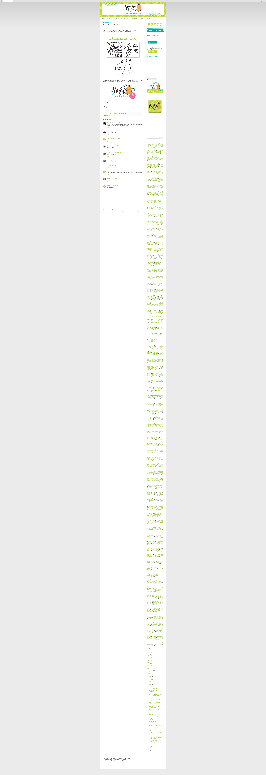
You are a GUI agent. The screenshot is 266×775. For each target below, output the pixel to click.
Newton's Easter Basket (152, 460)
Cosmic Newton (157, 257)
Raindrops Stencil (150, 529)
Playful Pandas (149, 514)
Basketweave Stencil (157, 171)
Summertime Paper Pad (156, 596)
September (151, 674)
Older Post (140, 211)
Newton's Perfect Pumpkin (154, 474)
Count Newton (158, 258)
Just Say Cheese (157, 385)
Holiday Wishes (154, 374)
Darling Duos (160, 269)
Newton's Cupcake (158, 457)
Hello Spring (159, 359)
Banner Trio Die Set (151, 168)
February (151, 744)
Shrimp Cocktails (159, 548)
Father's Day (159, 298)
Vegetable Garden (150, 623)
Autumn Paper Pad (154, 163)
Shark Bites (149, 547)
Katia (108, 185)
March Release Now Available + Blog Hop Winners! (155, 703)
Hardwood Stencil (153, 347)
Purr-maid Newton (156, 527)
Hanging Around (150, 341)
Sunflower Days (160, 597)
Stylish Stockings (154, 594)
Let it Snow (156, 391)
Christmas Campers (154, 230)
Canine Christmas (159, 213)
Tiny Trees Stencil (155, 608)
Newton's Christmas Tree (151, 453)
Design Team (110, 18)
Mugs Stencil (149, 418)
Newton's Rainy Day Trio (157, 479)
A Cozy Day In (150, 145)
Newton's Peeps (160, 473)
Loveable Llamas (150, 403)
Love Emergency (159, 399)
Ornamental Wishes (159, 494)
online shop (118, 100)
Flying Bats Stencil (159, 312)
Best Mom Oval (154, 181)
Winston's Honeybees (157, 636)
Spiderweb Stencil (150, 576)
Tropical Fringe (149, 617)
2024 (149, 654)
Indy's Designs (109, 152)
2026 (149, 650)
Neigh (150, 423)
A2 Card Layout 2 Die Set (158, 147)
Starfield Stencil (151, 591)
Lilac (161, 392)
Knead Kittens (155, 386)
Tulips (150, 618)
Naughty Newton (150, 421)
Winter (151, 638)
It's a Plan (154, 382)
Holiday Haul (157, 368)
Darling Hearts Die (152, 270)
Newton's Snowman (157, 482)
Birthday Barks (158, 184)
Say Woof (151, 535)
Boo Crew (159, 200)
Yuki (107, 145)
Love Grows (149, 401)
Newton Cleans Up (159, 426)
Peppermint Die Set (152, 506)
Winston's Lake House (151, 637)
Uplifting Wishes (154, 620)
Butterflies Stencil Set (151, 208)
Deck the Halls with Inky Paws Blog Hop (155, 272)
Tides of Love (150, 607)
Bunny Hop (149, 206)
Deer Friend (150, 273)
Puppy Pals (156, 522)
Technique (152, 603)
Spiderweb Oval (158, 575)
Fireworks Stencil (155, 304)
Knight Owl (161, 386)
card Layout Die (157, 217)
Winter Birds (156, 638)
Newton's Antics (159, 439)
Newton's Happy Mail (151, 464)
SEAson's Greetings (159, 540)
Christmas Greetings (150, 234)
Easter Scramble (150, 283)
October (150, 673)
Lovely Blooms (158, 403)
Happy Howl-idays (150, 345)
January (150, 746)
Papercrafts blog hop (157, 498)
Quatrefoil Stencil (150, 528)
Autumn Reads (156, 164)
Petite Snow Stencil (155, 509)
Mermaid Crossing (153, 411)
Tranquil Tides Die (157, 611)
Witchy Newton (151, 640)
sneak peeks (151, 562)
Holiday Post (160, 370)
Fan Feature (150, 295)
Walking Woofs (154, 625)
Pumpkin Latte (151, 520)
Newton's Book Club (151, 449)
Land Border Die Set (157, 389)
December (151, 670)
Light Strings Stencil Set (155, 392)
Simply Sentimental (157, 550)
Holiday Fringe (158, 366)
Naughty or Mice (159, 421)
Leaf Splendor (158, 390)
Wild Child (151, 631)
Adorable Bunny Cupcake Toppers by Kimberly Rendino (155, 723)
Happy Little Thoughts (153, 346)
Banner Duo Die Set (156, 167)
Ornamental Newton (150, 494)
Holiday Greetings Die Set (152, 367)
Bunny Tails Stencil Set (152, 207)
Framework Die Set (157, 321)
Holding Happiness (159, 362)
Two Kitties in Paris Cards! (154, 721)
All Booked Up (158, 152)
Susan (108, 122)
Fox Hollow (153, 315)
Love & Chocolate (155, 395)
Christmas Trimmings (150, 242)
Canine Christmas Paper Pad (155, 214)
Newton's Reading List (151, 480)
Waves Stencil (158, 626)
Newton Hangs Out (155, 431)
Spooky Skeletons (150, 582)
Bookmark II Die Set (151, 202)
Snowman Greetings (154, 570)
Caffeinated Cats (160, 208)
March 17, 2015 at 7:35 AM (120, 170)
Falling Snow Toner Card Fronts (157, 293)
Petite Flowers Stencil (155, 507)
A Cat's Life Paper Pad (159, 144)
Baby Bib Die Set (160, 165)
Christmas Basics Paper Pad (152, 229)
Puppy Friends (158, 521)
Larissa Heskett (110, 130)
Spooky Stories (149, 583)
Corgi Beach (158, 256)
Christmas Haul (158, 234)
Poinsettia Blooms (157, 514)
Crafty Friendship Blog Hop (154, 705)
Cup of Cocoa (158, 262)
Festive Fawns (155, 299)
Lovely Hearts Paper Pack (152, 404)
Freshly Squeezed (154, 323)
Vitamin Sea (154, 624)
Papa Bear (149, 498)
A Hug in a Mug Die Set (153, 146)
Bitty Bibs (151, 194)
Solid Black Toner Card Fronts (158, 573)
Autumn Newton (154, 161)
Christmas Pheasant (151, 236)
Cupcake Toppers (150, 264)
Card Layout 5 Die (150, 216)
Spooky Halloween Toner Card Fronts (157, 579)
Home (103, 18)
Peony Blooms (160, 505)
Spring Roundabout (153, 588)
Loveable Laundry (157, 402)
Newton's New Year (152, 473)
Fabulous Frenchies (150, 288)
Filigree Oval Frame (156, 302)
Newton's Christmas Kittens (156, 452)
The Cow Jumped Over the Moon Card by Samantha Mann (155, 695)
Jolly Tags (161, 383)
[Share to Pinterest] (125, 113)
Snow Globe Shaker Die (153, 566)
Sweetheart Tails (157, 601)
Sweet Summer (155, 600)
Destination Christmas (158, 275)
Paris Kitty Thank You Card (154, 688)
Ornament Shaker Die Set (156, 493)
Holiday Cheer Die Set (153, 363)
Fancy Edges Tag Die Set (152, 296)
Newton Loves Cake (151, 433)
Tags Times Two (156, 602)
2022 (149, 657)
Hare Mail (160, 347)
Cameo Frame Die (159, 209)
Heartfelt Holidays (154, 354)
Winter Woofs (160, 639)
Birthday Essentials (150, 185)
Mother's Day (150, 417)
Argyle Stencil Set (154, 154)
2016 (149, 667)
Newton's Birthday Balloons (157, 442)
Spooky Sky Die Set (158, 582)
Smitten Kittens (153, 561)
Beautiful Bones (155, 177)
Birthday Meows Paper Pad (153, 187)
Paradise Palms (150, 499)
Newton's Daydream (151, 459)
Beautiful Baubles (160, 174)
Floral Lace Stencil (154, 310)
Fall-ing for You (157, 291)
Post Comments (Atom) (112, 213)
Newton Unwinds (157, 438)
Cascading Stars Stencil (151, 221)
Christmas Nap (149, 235)
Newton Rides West (154, 437)
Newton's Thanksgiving (158, 487)
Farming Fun (153, 297)
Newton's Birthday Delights (152, 444)
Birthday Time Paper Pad (158, 192)
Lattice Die (152, 390)
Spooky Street (156, 583)
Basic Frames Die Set (153, 170)
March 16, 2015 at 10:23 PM (113, 160)
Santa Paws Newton (159, 534)
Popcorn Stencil (159, 515)
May (150, 681)
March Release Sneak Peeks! (154, 714)
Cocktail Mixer (149, 248)
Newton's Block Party (153, 446)
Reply (108, 127)
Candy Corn (159, 210)
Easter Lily (149, 282)
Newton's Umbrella (159, 488)
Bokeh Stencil (160, 199)
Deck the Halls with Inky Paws (154, 271)
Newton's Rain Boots (154, 478)
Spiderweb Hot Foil (150, 575)
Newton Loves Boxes (157, 432)
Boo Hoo (148, 201)
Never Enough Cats (151, 424)
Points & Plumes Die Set (151, 515)
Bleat (160, 195)
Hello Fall (153, 359)
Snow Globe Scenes (159, 564)
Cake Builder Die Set (151, 209)
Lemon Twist (149, 391)
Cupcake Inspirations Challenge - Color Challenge (155, 738)
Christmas (159, 228)
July (150, 678)
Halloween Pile (149, 338)
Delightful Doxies (158, 273)
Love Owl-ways (157, 401)
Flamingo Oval (156, 306)
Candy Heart (152, 213)
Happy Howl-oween (159, 345)
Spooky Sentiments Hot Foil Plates (154, 581)
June (150, 679)
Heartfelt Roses (154, 356)
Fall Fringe (158, 289)
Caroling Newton (158, 220)
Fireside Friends (154, 303)
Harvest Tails (155, 348)
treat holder (149, 612)
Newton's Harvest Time (154, 465)
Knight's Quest (150, 387)
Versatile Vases (158, 623)
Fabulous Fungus (160, 288)
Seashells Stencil (157, 538)
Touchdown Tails (154, 609)
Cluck (160, 247)
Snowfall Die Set (158, 567)
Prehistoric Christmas (157, 517)
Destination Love (150, 276)
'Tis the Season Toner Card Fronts (153, 143)
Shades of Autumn (157, 544)
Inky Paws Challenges (134, 18)
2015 (149, 668)
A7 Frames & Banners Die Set (155, 149)
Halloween (155, 334)
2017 (149, 665)
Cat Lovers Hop (152, 223)
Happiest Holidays (159, 341)
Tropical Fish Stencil (157, 616)
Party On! (157, 499)
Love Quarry (149, 402)
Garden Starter (160, 327)
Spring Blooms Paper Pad (158, 584)
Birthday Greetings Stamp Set (158, 186)
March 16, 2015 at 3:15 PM (116, 138)
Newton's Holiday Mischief (155, 466)
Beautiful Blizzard (152, 175)
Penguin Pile (153, 505)
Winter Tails (154, 639)
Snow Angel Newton (158, 562)
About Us (117, 18)
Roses (153, 534)
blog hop (156, 196)
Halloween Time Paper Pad (152, 339)
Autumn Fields (156, 158)
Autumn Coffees (149, 158)
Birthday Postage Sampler (152, 191)
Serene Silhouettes (155, 543)
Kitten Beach (149, 386)
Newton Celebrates (150, 426)
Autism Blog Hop (156, 156)
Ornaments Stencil (152, 495)
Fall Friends (152, 289)
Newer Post (106, 211)
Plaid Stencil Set (157, 513)
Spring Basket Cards (153, 740)
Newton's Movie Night (151, 471)
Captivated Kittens (150, 215)
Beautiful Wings (154, 179)
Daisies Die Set (153, 269)
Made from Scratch (157, 405)
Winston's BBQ (154, 633)
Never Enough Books (159, 423)
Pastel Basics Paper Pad (154, 500)
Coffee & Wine (156, 248)
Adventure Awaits (156, 151)
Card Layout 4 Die (158, 215)
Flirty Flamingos (160, 307)
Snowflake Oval (155, 569)
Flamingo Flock (149, 306)
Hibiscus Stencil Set (152, 361)
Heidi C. (108, 178)
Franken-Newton (153, 322)
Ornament (148, 493)
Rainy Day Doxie (159, 529)
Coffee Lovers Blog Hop (151, 251)
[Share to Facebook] (124, 113)
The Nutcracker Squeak (159, 605)
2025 (149, 652)
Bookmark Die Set (157, 201)
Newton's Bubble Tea (154, 450)
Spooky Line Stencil (151, 580)
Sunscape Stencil (153, 598)
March (150, 684)
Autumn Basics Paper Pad (156, 157)
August (150, 676)
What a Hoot (158, 629)
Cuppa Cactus (150, 265)
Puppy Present (155, 523)
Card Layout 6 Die (158, 216)
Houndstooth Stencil (155, 377)
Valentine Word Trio (158, 622)
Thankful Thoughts (150, 604)
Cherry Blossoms (160, 227)
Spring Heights (154, 587)
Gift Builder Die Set (157, 330)
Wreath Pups (156, 644)
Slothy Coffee (154, 560)
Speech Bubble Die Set (154, 574)
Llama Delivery (155, 394)
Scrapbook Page (150, 536)
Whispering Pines (150, 630)
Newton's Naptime (152, 472)
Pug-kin (161, 519)
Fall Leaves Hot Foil (155, 290)
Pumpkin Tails (153, 521)
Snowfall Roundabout (151, 568)
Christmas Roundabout (152, 237)
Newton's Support (152, 486)
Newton (160, 425)
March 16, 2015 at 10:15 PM (118, 152)
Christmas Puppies (159, 236)
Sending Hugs (152, 541)
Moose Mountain (160, 416)
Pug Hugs (157, 519)
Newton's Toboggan (152, 488)
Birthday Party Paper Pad (155, 189)
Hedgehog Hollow (154, 358)
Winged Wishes (150, 632)
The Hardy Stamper (110, 170)
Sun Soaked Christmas (151, 597)
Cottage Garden (150, 258)
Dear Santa (160, 270)
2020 (149, 660)
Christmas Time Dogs (154, 238)
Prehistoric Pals (150, 519)
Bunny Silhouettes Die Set (158, 206)
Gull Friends (149, 334)
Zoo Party (156, 645)
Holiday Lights (154, 370)
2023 (149, 655)
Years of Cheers (150, 645)
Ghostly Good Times (157, 329)
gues (147, 333)
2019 (149, 662)
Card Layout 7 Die (150, 217)
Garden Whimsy (151, 328)
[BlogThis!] (121, 113)
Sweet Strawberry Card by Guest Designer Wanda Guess (155, 700)
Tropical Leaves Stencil (158, 617)
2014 (149, 748)
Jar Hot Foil (155, 383)
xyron (161, 644)
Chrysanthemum (155, 243)
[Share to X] (122, 113)
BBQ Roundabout (157, 172)
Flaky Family (158, 305)
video (148, 624)
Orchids (154, 492)
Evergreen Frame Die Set (151, 285)
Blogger (135, 766)
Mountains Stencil (158, 417)
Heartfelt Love (155, 355)
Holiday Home (154, 369)
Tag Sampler (149, 602)
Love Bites (157, 398)
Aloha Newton (149, 153)
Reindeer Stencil (156, 530)
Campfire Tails (151, 210)
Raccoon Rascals (157, 528)
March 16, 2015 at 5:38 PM (114, 145)
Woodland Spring (159, 642)
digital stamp (157, 276)
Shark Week (153, 548)
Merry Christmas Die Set (156, 412)
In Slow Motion (150, 380)
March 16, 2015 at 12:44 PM (114, 122)
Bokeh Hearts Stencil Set (151, 199)
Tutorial (150, 619)
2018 (149, 663)
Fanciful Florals (158, 295)
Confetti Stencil (150, 256)
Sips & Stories (149, 551)
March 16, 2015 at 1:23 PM (118, 130)
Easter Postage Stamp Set (156, 282)
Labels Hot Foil (157, 387)
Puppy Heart (149, 522)
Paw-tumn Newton (157, 502)
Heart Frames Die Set (158, 349)
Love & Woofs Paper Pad (157, 397)
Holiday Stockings (156, 373)
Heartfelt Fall (155, 353)
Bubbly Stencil (158, 205)
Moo (154, 416)
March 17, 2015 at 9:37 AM (115, 178)
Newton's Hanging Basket (156, 463)
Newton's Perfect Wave (151, 475)
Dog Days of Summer (157, 278)
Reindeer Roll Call (150, 530)
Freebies (143, 18)
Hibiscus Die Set (160, 360)
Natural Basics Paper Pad (157, 420)
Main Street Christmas (159, 406)
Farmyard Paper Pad (152, 298)
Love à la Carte (150, 398)
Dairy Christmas (156, 268)
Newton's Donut (160, 459)
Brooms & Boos (150, 205)
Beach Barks (157, 173)
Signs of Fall (149, 549)
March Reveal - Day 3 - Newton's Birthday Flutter (155, 707)
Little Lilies (149, 394)
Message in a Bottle (150, 413)
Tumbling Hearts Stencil (158, 618)
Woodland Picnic (150, 642)
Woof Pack (151, 643)
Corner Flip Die (150, 257)
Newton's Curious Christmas (153, 458)
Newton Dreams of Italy (153, 427)
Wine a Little (158, 631)
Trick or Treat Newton (155, 615)
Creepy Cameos (158, 261)
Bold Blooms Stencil (152, 200)
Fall (148, 289)
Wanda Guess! (135, 81)
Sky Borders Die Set (158, 551)
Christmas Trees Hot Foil (156, 241)
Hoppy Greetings (154, 376)
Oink (153, 491)
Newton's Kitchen (150, 467)
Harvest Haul (149, 348)
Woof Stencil (157, 643)
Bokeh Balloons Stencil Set (156, 198)
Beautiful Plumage (154, 178)
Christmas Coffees (154, 231)
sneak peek (108, 115)
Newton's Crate (151, 457)
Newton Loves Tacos (151, 436)
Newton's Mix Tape (157, 470)
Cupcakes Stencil (158, 264)
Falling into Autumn (151, 292)
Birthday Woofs (150, 193)
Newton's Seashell (154, 481)
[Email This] (120, 113)
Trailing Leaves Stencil (155, 610)
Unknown (108, 138)
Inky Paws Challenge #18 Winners (155, 725)
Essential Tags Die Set (157, 284)
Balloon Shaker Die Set (152, 166)
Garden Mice (153, 327)
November (151, 671)
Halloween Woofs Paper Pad (156, 340)
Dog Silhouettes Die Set (155, 279)
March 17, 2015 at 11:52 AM (114, 185)
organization (159, 492)
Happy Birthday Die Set (155, 342)
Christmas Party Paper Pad (158, 235)
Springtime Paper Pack (151, 590)
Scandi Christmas (158, 535)
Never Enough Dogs (159, 424)
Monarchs (149, 416)
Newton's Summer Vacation (157, 485)
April (150, 683)
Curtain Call (156, 265)
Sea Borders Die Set (152, 537)
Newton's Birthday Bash (154, 443)
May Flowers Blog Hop (154, 409)
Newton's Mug (160, 471)
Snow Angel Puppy (150, 563)
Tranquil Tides (149, 611)
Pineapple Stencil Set (154, 512)
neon (153, 423)
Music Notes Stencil (157, 418)
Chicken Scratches (152, 228)
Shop (148, 18)
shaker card (149, 545)
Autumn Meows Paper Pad (153, 160)
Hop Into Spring (156, 375)
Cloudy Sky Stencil (151, 247)
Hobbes (152, 362)
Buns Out (160, 207)
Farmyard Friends (160, 297)
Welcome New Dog (150, 629)
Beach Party (152, 174)
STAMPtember (160, 590)
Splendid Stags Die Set (152, 577)
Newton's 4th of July (150, 439)
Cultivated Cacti (150, 262)
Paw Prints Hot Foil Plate (155, 501)
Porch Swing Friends (151, 516)
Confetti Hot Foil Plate (158, 255)
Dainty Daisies (149, 268)
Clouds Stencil (156, 245)
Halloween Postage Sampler (158, 338)
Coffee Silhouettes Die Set (153, 254)
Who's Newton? (124, 18)
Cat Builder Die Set (153, 222)
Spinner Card (158, 576)
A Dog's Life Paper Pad (159, 145)
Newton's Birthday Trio (159, 445)
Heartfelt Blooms (153, 351)
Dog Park (148, 279)
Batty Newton (149, 172)
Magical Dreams (150, 406)
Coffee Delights (158, 249)
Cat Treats (154, 224)
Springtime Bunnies (157, 589)
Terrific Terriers (158, 603)
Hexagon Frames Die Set (151, 360)
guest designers (154, 333)
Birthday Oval (153, 188)
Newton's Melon (149, 470)
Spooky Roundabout (159, 580)
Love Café (152, 399)
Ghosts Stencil (149, 330)
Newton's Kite (156, 467)
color (160, 254)
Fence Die (149, 299)
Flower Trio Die (150, 312)
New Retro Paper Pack (152, 425)
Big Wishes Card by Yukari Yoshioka (156, 692)
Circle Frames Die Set (155, 244)
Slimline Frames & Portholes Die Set (155, 555)
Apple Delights (157, 153)
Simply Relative (155, 549)
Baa (154, 165)
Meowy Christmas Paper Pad (157, 410)
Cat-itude (159, 224)
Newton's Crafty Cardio (159, 456)
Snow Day (157, 563)
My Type (157, 419)
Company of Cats (150, 255)
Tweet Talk (155, 619)
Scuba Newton (158, 536)
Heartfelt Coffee (155, 352)
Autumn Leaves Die (159, 159)
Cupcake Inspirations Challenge (153, 263)
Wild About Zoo (159, 630)
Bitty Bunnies (156, 194)
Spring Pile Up (160, 587)
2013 (149, 750)
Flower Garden (157, 311)
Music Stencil (149, 419)
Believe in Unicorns (154, 180)
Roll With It (148, 534)
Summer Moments (154, 595)
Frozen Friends (155, 326)
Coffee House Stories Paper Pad (154, 250)
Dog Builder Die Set (156, 277)
